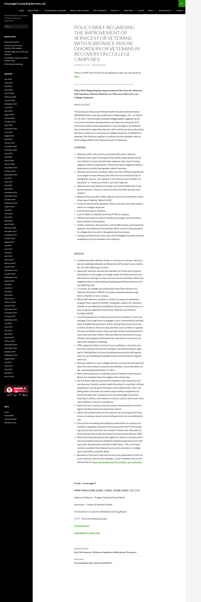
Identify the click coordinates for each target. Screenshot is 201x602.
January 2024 (9, 118)
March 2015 (9, 337)
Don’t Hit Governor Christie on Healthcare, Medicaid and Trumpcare (105, 550)
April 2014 (8, 373)
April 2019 (8, 189)
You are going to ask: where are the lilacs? (93, 561)
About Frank (33, 11)
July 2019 (8, 178)
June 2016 (8, 288)
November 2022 (10, 129)
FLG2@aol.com (81, 525)
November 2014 (10, 348)
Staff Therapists (100, 11)
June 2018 (8, 214)
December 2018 (10, 192)
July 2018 (8, 210)
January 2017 (9, 267)
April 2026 (8, 90)
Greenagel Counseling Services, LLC (25, 3)
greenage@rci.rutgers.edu (87, 532)
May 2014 (8, 369)
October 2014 (9, 352)
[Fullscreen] (26, 395)
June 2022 (8, 132)
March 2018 (9, 224)
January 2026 (9, 100)
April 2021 (8, 139)
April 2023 (8, 125)
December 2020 (10, 146)
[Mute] (24, 395)
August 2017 (9, 242)
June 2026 (8, 83)
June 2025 (8, 107)
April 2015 (8, 334)
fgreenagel (100, 65)
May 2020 (8, 157)
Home (21, 11)
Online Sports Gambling (13, 64)
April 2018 (8, 221)
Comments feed (10, 419)
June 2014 (8, 366)
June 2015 (8, 327)
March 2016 (9, 298)
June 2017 (8, 249)
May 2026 (8, 86)
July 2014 (8, 362)
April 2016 (8, 295)
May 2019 (8, 185)
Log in (6, 412)
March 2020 (9, 160)
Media (150, 11)
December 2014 (10, 344)
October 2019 (9, 171)
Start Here (128, 11)
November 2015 (10, 313)
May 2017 (8, 252)
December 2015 (10, 309)
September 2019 (10, 175)
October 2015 (9, 316)
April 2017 (8, 256)
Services (114, 11)
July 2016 (8, 284)
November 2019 (10, 168)
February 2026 (10, 97)
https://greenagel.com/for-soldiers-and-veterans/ (117, 462)
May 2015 (8, 330)
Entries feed (9, 415)
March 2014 (9, 376)
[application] (16, 391)
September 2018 (10, 203)
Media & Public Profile (79, 11)
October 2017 (9, 238)
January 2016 (9, 306)
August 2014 (9, 359)
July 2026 (8, 79)
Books (141, 11)
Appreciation (164, 11)
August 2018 (9, 206)
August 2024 (9, 114)
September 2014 (10, 355)
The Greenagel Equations (55, 11)
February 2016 (10, 302)
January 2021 (9, 143)
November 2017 (10, 235)
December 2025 (10, 104)
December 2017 (10, 231)
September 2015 (10, 320)
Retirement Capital (11, 42)
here (76, 76)
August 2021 (9, 136)
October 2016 (9, 274)
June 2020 (8, 153)
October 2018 (9, 199)
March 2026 (9, 93)
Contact (179, 11)
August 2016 (9, 281)
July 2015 (8, 323)
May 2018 (8, 217)
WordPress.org (10, 422)
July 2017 (8, 245)
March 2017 (9, 260)
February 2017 (10, 263)
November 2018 (10, 196)
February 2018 (10, 228)
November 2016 (10, 270)
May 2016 (8, 291)
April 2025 (8, 111)
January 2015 (9, 341)
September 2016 (10, 277)
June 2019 (8, 182)
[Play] (8, 395)
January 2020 (9, 164)
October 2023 (9, 121)
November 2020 (10, 150)
